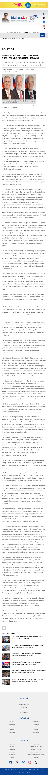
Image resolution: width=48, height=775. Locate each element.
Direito (12, 729)
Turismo (36, 724)
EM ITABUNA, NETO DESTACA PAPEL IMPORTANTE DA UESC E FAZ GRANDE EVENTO (29, 671)
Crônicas (12, 752)
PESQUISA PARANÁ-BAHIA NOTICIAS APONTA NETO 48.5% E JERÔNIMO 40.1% (27, 646)
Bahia (12, 727)
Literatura (36, 744)
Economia (12, 732)
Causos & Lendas (36, 749)
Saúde (12, 735)
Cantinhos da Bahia (36, 746)
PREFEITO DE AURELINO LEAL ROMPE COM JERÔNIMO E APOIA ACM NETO (26, 654)
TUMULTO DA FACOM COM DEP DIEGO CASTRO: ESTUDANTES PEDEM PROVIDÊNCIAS (28, 680)
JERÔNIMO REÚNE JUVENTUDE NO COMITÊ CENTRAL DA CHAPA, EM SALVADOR (26, 663)
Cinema (12, 757)
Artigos (24, 710)
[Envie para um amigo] (4, 628)
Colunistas (37, 33)
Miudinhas (27, 33)
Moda (36, 757)
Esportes (12, 754)
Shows (36, 727)
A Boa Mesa (12, 749)
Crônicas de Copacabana (36, 754)
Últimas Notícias (14, 33)
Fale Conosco (24, 712)
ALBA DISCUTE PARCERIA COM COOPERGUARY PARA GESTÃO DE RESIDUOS (27, 638)
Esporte (36, 729)
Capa (3, 33)
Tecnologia (36, 721)
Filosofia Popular (36, 752)
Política (8, 49)
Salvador (12, 724)
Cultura (36, 732)
